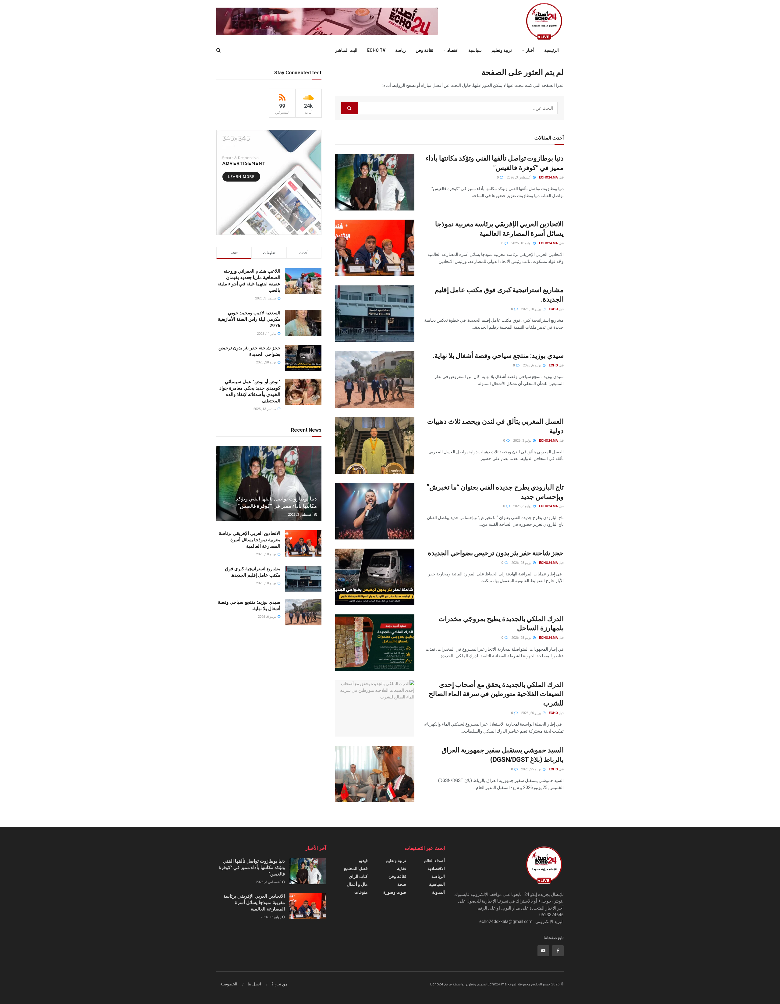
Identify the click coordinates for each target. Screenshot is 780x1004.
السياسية (437, 884)
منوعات (361, 892)
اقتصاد (453, 50)
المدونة (438, 892)
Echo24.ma (548, 177)
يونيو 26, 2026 (531, 713)
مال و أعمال (357, 884)
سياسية (475, 50)
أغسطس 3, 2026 (519, 177)
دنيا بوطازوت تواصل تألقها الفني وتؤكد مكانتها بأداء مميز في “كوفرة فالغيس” (252, 867)
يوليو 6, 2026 (532, 365)
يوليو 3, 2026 (522, 441)
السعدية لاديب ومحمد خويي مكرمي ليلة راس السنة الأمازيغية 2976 (249, 319)
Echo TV (376, 50)
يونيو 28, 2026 (521, 563)
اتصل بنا (254, 984)
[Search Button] (349, 108)
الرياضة (438, 876)
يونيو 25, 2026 (531, 769)
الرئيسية (551, 50)
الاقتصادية (436, 868)
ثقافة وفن (424, 50)
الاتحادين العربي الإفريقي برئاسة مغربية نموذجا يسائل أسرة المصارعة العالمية (249, 540)
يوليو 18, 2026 (521, 243)
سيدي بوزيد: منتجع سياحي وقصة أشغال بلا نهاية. (498, 355)
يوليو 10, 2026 (531, 309)
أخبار (530, 50)
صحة (401, 884)
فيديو (363, 860)
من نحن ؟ (279, 984)
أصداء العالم (434, 860)
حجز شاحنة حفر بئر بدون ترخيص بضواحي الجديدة (496, 553)
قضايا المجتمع (356, 868)
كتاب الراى (358, 876)
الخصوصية (228, 984)
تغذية (401, 868)
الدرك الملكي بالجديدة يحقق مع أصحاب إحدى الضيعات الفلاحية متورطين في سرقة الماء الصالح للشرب (496, 694)
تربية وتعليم (501, 50)
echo (553, 309)
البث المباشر (346, 50)
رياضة (400, 50)
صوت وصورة (394, 892)
